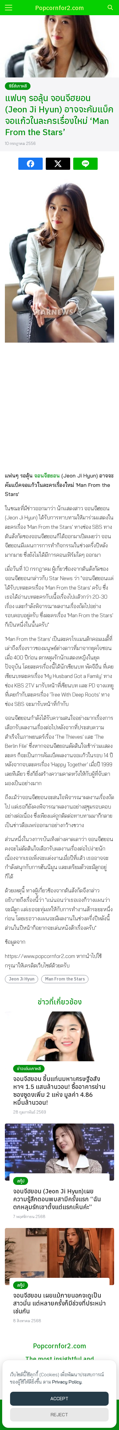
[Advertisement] (59, 406)
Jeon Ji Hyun (21, 979)
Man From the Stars (65, 979)
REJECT (59, 1415)
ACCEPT (59, 1398)
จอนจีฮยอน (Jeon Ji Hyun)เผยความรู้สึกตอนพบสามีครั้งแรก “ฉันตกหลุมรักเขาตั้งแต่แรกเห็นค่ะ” (57, 1199)
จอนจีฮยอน (47, 475)
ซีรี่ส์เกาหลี (18, 86)
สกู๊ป (20, 1181)
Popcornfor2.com (59, 8)
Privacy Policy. (67, 1382)
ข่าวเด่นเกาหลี (29, 1068)
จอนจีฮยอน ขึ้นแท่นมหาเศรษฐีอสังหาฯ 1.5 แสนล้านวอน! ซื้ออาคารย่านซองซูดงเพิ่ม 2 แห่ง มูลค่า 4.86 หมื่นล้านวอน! (59, 1091)
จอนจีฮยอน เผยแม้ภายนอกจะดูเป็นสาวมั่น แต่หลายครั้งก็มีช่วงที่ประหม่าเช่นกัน (59, 1303)
